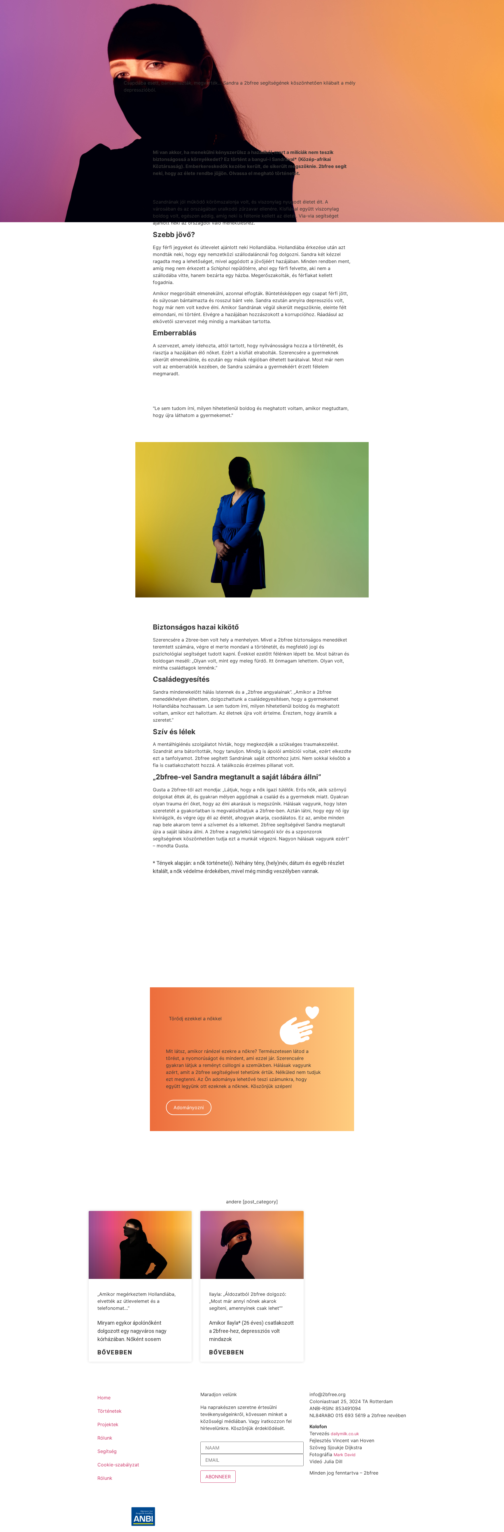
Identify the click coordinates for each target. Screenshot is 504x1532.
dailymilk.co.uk (345, 1433)
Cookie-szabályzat (118, 1465)
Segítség (107, 1451)
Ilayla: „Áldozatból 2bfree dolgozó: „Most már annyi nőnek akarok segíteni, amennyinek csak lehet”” (247, 1301)
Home (104, 1397)
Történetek (109, 1411)
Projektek (107, 1424)
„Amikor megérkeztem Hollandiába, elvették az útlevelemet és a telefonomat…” (136, 1301)
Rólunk (104, 1438)
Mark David (345, 1454)
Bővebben (114, 1352)
